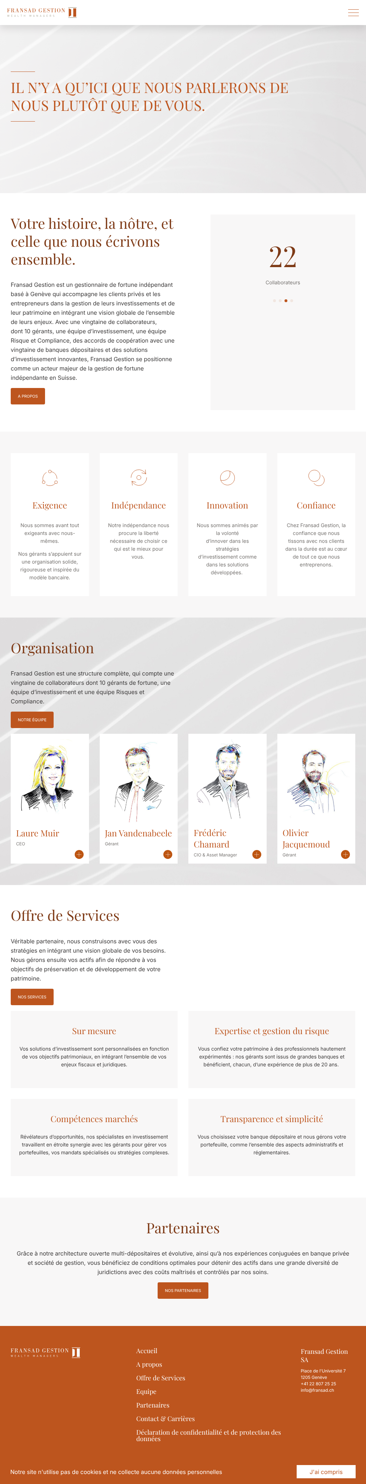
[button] (274, 300)
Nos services (32, 996)
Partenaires (152, 1405)
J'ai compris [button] (326, 1471)
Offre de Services (160, 1378)
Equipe (146, 1391)
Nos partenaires (183, 1290)
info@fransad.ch (317, 1390)
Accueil (146, 1350)
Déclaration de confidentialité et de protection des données (208, 1435)
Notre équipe (32, 719)
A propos (28, 396)
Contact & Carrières (165, 1418)
